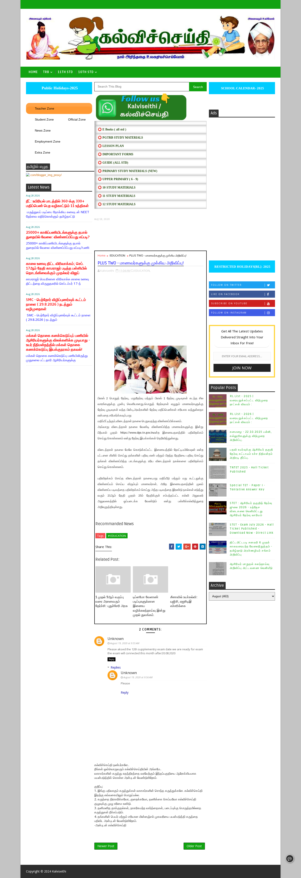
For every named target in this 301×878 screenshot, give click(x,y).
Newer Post (105, 846)
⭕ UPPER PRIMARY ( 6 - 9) (118, 179)
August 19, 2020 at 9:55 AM (124, 643)
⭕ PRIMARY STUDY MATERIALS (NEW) (127, 171)
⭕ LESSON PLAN (111, 146)
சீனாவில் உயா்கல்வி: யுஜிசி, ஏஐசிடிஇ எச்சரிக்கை (184, 601)
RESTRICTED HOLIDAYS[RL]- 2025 (242, 266)
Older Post (194, 846)
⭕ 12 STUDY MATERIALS (117, 204)
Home (33, 72)
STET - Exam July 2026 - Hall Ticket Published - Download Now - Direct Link (252, 528)
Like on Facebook (225, 294)
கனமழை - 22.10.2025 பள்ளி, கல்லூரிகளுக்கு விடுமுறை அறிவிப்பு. (251, 436)
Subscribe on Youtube (229, 303)
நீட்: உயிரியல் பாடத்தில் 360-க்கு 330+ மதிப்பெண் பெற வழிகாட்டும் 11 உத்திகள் (57, 203)
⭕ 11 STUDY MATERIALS (116, 196)
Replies (116, 667)
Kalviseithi (59, 871)
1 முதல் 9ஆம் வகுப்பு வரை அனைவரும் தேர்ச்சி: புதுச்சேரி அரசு (111, 601)
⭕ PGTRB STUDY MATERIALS (120, 137)
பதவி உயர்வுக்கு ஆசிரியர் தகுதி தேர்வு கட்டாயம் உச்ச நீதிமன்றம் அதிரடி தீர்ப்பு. (251, 453)
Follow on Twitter (226, 284)
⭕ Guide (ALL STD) (113, 162)
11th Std (65, 72)
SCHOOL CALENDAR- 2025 (242, 88)
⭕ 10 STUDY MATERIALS (117, 187)
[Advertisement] (150, 236)
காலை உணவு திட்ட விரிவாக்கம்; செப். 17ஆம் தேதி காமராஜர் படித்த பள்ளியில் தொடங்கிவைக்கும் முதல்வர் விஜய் (56, 268)
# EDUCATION (117, 536)
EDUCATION (117, 255)
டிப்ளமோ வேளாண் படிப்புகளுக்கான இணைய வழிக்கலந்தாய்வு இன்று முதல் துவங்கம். (149, 606)
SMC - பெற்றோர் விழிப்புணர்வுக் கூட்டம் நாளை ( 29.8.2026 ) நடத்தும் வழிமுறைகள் (56, 304)
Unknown (116, 638)
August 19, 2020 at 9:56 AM (137, 677)
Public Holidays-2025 (59, 88)
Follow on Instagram (229, 312)
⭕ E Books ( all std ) (112, 129)
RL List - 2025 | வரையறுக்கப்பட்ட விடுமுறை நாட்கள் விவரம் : (249, 400)
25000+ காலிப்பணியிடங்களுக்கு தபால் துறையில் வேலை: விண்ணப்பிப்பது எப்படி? (57, 234)
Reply (111, 659)
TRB (46, 72)
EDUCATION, (142, 271)
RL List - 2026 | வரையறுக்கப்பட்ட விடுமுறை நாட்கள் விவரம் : (249, 418)
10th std (86, 72)
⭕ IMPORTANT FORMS (115, 154)
